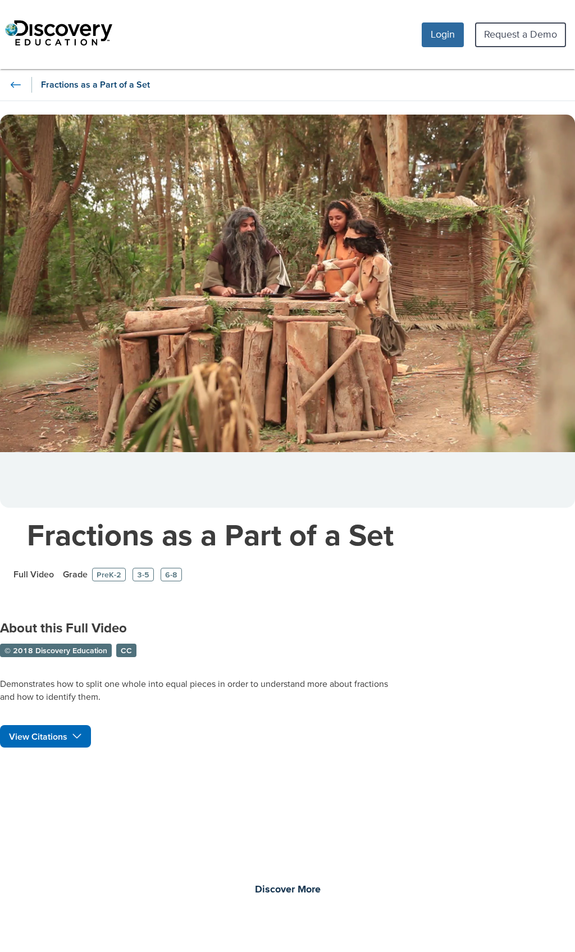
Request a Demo (520, 34)
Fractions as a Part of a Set (210, 534)
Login (443, 34)
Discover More (288, 890)
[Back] (15, 85)
